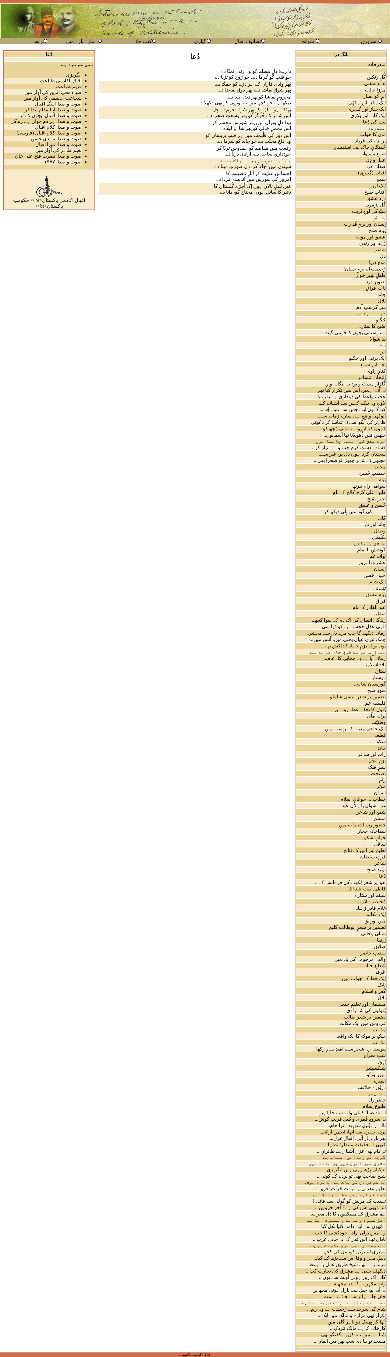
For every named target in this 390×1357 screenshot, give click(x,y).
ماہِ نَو (380, 217)
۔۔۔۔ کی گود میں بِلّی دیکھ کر (355, 511)
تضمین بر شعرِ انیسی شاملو (358, 696)
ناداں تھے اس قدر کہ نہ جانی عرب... (349, 1239)
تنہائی (379, 588)
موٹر (381, 786)
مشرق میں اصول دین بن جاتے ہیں (347, 1163)
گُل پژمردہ (375, 204)
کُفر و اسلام (374, 991)
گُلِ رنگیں (376, 77)
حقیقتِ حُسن (372, 473)
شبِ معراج (374, 1055)
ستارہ (379, 671)
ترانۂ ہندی (371, 313)
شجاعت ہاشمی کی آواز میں (52, 98)
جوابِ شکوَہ (373, 837)
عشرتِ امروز (372, 562)
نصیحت (378, 773)
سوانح (308, 41)
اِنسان (380, 568)
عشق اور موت (371, 236)
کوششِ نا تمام (371, 549)
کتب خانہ (142, 41)
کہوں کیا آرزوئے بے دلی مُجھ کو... (352, 428)
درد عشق (376, 198)
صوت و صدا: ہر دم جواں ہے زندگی (46, 121)
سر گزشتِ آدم (371, 307)
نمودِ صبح (376, 690)
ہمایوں (376, 1093)
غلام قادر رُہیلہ (370, 908)
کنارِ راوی (376, 371)
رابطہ (37, 41)
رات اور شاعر (372, 754)
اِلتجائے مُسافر (372, 377)
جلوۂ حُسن (374, 575)
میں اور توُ (376, 920)
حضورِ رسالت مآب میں (362, 824)
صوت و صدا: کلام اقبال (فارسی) (49, 132)
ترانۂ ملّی (376, 715)
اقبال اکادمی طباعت (61, 80)
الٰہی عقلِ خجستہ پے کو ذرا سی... (352, 626)
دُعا (382, 876)
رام (382, 779)
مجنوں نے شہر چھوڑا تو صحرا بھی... (350, 460)
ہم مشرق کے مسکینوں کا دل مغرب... (347, 1213)
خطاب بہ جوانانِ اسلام (363, 799)
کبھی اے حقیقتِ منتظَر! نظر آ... (355, 1144)
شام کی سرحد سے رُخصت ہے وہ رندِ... (346, 1309)
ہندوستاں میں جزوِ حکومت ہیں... (348, 1245)
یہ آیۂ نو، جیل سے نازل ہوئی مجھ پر (350, 1290)
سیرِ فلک (377, 767)
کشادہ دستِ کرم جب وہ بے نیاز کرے (349, 447)
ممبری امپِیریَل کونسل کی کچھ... (353, 1251)
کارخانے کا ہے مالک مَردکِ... (358, 1328)
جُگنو (381, 319)
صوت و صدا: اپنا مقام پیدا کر (53, 109)
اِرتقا (381, 940)
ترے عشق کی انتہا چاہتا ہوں (351, 441)
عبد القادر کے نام (369, 607)
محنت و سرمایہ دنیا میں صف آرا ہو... (341, 1302)
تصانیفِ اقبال (247, 41)
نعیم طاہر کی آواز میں (58, 150)
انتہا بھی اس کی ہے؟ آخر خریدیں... (350, 1207)
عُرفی (380, 972)
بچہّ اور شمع (373, 364)
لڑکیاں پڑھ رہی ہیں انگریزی (356, 1169)
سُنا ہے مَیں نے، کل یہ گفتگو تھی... (351, 1334)
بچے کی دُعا (374, 121)
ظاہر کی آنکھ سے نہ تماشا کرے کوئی (348, 422)
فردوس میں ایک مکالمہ (361, 1023)
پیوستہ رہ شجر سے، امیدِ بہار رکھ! (350, 1048)
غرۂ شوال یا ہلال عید (364, 805)
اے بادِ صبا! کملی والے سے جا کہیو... (351, 1112)
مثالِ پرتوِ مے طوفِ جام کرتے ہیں (347, 651)
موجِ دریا (377, 262)
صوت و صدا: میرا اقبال (58, 144)
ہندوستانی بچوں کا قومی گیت (355, 332)
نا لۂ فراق (376, 288)
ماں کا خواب (373, 134)
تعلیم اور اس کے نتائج (364, 850)
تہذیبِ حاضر (373, 952)
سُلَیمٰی (379, 537)
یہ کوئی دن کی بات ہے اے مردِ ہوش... (344, 1182)
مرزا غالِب (375, 89)
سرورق (368, 41)
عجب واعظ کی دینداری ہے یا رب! (351, 396)
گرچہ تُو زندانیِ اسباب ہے (354, 1157)
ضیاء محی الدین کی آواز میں (53, 92)
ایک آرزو (377, 185)
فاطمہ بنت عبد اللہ (366, 888)
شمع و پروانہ (373, 153)
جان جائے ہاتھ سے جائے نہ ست (355, 1296)
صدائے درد (376, 166)
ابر (383, 351)
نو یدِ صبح (376, 869)
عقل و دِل (376, 160)
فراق (381, 600)
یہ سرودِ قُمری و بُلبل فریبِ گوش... (350, 1119)
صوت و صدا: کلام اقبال (58, 127)
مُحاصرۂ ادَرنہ (371, 901)
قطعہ (380, 735)
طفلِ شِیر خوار (371, 275)
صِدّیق (380, 946)
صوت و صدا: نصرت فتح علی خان (48, 156)
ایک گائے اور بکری (368, 115)
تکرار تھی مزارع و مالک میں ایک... (352, 1315)
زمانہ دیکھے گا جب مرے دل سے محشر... (345, 633)
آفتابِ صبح (375, 192)
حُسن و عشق (372, 505)
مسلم (380, 818)
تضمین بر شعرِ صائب (365, 1016)
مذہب (379, 1029)
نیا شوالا (378, 339)
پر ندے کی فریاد (370, 140)
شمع (381, 179)
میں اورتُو (376, 1074)
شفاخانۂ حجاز (372, 831)
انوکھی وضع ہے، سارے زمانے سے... (351, 415)
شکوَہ (380, 741)
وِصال (380, 530)
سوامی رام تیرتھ (369, 486)
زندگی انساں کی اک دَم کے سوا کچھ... (348, 620)
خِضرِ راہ (377, 1099)
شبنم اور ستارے (370, 895)
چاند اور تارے (373, 524)
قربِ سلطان (373, 856)
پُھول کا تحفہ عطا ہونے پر (360, 709)
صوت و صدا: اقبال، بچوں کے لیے (50, 115)
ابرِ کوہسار (374, 96)
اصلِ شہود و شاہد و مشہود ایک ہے (346, 1220)
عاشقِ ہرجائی (370, 543)
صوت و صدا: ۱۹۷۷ (63, 161)
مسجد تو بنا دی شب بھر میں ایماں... (350, 1341)
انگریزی (74, 74)
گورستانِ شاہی (370, 683)
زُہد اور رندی (372, 243)
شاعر (380, 249)
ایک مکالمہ (374, 914)
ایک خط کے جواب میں (364, 978)
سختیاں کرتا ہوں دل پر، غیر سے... (351, 454)
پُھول (381, 1061)
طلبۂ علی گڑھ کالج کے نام (359, 492)
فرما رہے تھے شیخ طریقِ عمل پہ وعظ (347, 1264)
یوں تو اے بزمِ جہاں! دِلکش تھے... (353, 645)
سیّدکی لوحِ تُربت (369, 211)
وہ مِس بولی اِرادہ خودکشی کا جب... (348, 1232)
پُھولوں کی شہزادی (366, 1010)
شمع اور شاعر (371, 812)
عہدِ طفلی (375, 83)
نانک (382, 984)
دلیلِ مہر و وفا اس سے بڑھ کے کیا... (350, 1258)
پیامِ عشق (376, 594)
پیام (382, 479)
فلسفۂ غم (375, 703)
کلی (382, 518)
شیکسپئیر (376, 1068)
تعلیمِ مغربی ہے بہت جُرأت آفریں (352, 1188)
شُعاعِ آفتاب (374, 965)
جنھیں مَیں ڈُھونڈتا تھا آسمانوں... (354, 435)
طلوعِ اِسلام (374, 1106)
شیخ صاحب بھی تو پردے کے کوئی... (351, 1176)
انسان (380, 792)
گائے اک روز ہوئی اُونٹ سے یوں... (352, 1277)
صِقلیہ (379, 613)
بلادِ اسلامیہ (374, 664)
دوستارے (377, 677)
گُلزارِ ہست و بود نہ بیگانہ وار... (354, 383)
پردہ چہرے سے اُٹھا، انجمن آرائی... (352, 1131)
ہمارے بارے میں (82, 41)
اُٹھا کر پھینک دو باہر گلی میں (357, 1321)
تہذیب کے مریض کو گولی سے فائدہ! (349, 1201)
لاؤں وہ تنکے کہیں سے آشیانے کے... (351, 403)
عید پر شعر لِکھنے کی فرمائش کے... (350, 882)
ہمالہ (378, 70)
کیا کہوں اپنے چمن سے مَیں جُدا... (353, 409)
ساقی (380, 844)
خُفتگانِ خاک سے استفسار (360, 147)
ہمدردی (376, 128)
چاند (382, 294)
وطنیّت (378, 722)
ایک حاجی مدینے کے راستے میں (355, 728)
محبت (380, 466)
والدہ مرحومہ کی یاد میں (360, 959)
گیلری (200, 41)
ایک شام (377, 581)
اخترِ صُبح (376, 498)
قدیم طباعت (69, 86)
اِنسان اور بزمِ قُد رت (365, 224)
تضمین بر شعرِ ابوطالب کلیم (357, 927)
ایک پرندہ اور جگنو (367, 358)
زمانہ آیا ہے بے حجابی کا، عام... (355, 658)
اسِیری (379, 1080)
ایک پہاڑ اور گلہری (366, 109)
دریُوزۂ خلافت (371, 1087)
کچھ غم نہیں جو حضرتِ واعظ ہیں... (347, 1194)
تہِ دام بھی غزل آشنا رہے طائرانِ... (351, 1151)
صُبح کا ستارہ (372, 326)
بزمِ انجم (377, 760)
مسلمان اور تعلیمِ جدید (363, 1004)
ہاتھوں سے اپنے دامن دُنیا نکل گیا (353, 1226)
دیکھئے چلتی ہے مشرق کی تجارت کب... (346, 1270)
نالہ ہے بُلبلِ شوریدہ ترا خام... (356, 1125)
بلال (382, 300)
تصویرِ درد (376, 281)
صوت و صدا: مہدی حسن (56, 138)
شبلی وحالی (373, 933)
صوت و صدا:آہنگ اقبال (58, 103)
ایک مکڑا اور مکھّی (367, 102)
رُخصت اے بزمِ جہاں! (364, 268)
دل (383, 256)
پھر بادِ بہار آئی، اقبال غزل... (358, 1138)
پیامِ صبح (377, 230)
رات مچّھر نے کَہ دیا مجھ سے (357, 1283)
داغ (382, 345)
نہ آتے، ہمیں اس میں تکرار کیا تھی (351, 390)
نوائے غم (378, 556)
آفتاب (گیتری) (372, 172)
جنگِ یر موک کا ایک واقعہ (360, 1036)
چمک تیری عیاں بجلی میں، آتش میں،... (347, 639)
